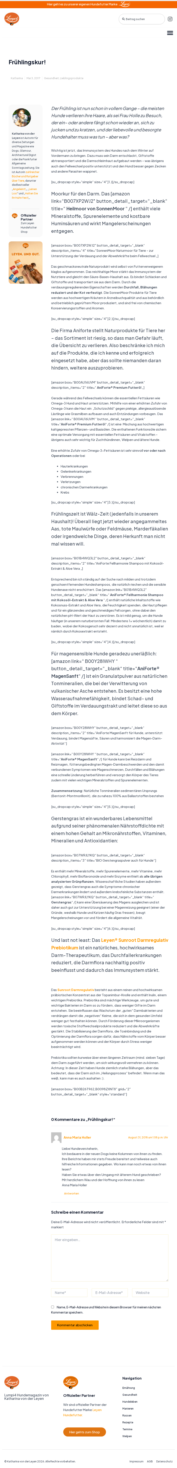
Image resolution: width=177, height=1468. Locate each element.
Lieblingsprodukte (71, 78)
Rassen (127, 1415)
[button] (170, 33)
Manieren (128, 1408)
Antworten (71, 1193)
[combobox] (142, 19)
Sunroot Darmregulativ (75, 990)
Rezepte (127, 1422)
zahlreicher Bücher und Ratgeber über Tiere (25, 176)
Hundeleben (129, 1401)
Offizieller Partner (28, 217)
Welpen (127, 1436)
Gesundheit (51, 78)
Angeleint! (19, 189)
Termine (127, 1429)
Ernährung (128, 1387)
